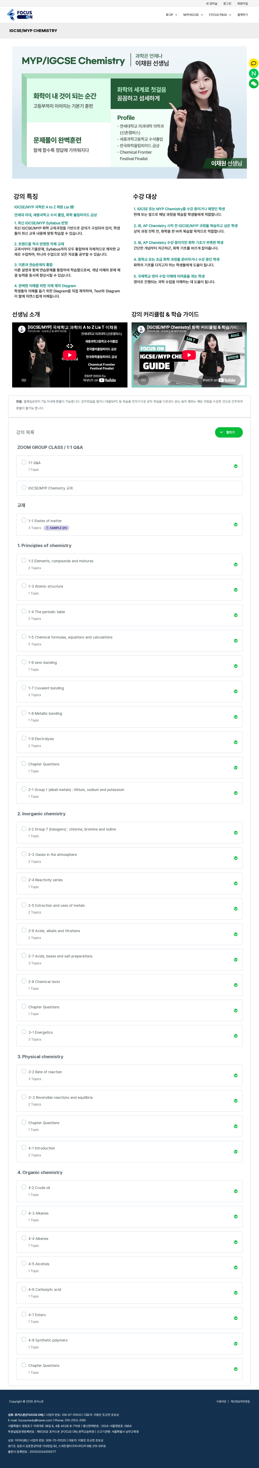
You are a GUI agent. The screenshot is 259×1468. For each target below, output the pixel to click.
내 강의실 (211, 3)
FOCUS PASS (218, 15)
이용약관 (221, 1401)
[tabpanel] (129, 714)
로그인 (227, 3)
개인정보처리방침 (240, 1401)
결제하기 (242, 15)
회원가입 (242, 3)
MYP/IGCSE (191, 15)
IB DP (169, 15)
